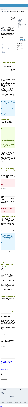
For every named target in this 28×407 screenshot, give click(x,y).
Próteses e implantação (4, 9)
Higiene (4, 4)
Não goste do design (20, 45)
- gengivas (11, 393)
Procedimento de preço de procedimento (8, 56)
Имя (1, 373)
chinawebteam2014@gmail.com (5, 403)
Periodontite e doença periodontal (22, 24)
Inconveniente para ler (20, 43)
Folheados (22, 4)
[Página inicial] (1, 4)
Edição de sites (21, 390)
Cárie (19, 23)
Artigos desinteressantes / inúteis (21, 46)
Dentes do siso (20, 19)
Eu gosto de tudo (20, 47)
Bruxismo (19, 21)
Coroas (3, 6)
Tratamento (5, 11)
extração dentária (3, 30)
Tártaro (19, 22)
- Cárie (1, 396)
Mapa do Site (20, 391)
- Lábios (10, 392)
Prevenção (19, 27)
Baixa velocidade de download (21, 44)
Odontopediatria (2, 391)
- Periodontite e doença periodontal (4, 397)
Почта (2, 374)
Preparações (11, 395)
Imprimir (3, 344)
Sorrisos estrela (20, 18)
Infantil (8, 4)
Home (2, 11)
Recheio (19, 26)
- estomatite (11, 394)
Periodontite (19, 25)
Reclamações (2, 392)
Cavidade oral (19, 31)
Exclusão (8, 11)
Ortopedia (12, 4)
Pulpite (19, 28)
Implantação (18, 4)
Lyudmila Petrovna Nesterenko (7, 343)
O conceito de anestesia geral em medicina (7, 44)
